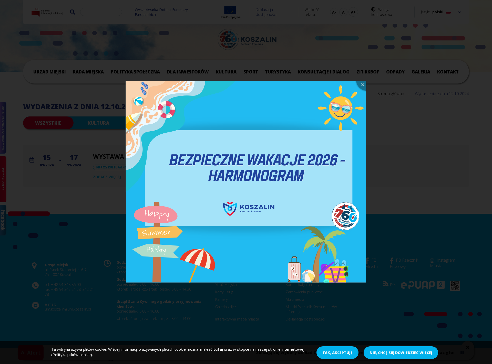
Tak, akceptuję (337, 352)
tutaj (218, 349)
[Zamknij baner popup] (360, 86)
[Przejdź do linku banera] (246, 182)
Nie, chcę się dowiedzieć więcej (401, 352)
